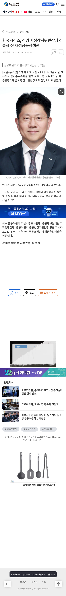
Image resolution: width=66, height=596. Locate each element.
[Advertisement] (33, 527)
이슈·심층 (48, 11)
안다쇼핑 (51, 574)
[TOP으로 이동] (58, 584)
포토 (37, 11)
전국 (58, 11)
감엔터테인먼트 (39, 574)
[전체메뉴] (63, 4)
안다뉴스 (26, 574)
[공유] (61, 52)
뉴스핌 (11, 4)
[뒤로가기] (7, 584)
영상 (30, 11)
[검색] (58, 4)
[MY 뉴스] (48, 4)
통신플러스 (15, 574)
